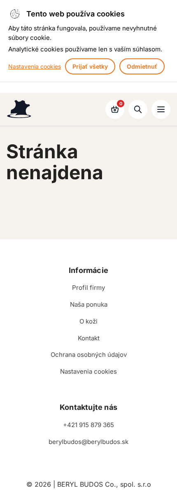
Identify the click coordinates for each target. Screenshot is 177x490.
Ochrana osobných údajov (89, 354)
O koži (88, 321)
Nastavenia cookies (34, 66)
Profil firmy (88, 287)
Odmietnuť (142, 66)
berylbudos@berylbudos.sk (88, 442)
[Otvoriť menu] (160, 109)
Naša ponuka (88, 304)
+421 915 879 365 (88, 425)
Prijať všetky (90, 66)
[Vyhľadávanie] (137, 109)
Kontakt (89, 338)
